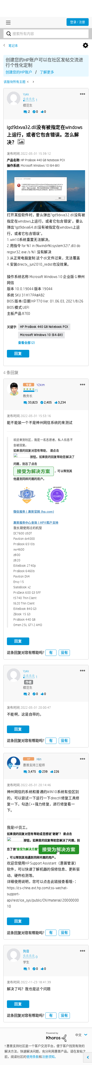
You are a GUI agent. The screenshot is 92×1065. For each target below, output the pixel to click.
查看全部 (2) (26, 343)
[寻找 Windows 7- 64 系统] (28, 82)
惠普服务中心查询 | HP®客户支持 (35, 522)
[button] (82, 93)
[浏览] (7, 22)
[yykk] (13, 98)
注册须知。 (50, 1057)
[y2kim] (13, 389)
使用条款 (32, 1057)
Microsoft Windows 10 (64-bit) (41, 335)
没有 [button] (64, 652)
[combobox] (46, 33)
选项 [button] (85, 45)
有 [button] (51, 652)
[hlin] (13, 763)
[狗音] (13, 955)
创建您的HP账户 (19, 72)
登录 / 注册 (77, 22)
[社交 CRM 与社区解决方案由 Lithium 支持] (56, 1036)
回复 (18, 353)
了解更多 (47, 72)
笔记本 (13, 46)
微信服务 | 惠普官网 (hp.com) (33, 511)
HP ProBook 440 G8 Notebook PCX (44, 327)
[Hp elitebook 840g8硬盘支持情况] (33, 82)
